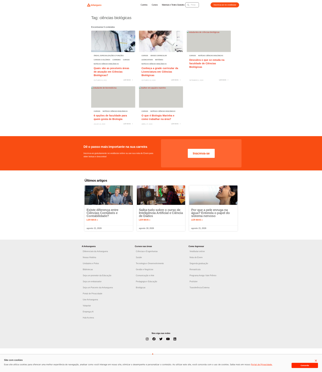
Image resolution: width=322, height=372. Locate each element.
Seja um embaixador (92, 281)
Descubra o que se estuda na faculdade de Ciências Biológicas (206, 63)
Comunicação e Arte (145, 275)
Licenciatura (147, 60)
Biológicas (140, 287)
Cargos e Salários (102, 60)
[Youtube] (168, 339)
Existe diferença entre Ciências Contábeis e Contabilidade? (102, 213)
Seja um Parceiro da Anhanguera (98, 287)
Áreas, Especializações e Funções (109, 56)
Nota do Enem (196, 257)
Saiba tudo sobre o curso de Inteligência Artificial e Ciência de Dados (161, 213)
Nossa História (89, 257)
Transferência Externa (199, 287)
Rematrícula (195, 269)
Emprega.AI (88, 312)
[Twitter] (161, 339)
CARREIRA (116, 60)
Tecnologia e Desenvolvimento (150, 263)
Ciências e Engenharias (147, 251)
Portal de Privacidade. (261, 364)
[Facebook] (154, 339)
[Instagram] (147, 339)
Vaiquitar (87, 306)
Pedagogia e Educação (146, 281)
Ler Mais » (92, 220)
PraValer (193, 281)
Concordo (305, 365)
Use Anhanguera (90, 300)
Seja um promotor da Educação (97, 275)
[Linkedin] (175, 339)
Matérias (159, 60)
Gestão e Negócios (144, 269)
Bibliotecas (88, 269)
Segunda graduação (199, 263)
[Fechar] (316, 361)
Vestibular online (197, 251)
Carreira (144, 5)
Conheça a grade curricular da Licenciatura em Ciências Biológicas (160, 72)
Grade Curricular (158, 56)
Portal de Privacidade (92, 294)
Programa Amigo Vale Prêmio (203, 275)
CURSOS (126, 60)
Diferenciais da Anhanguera (95, 251)
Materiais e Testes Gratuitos (173, 5)
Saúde (139, 257)
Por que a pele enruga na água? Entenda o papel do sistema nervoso (210, 213)
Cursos (155, 5)
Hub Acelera (88, 318)
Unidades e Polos (91, 263)
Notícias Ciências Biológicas (106, 64)
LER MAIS (127, 80)
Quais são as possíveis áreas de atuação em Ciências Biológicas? (111, 72)
